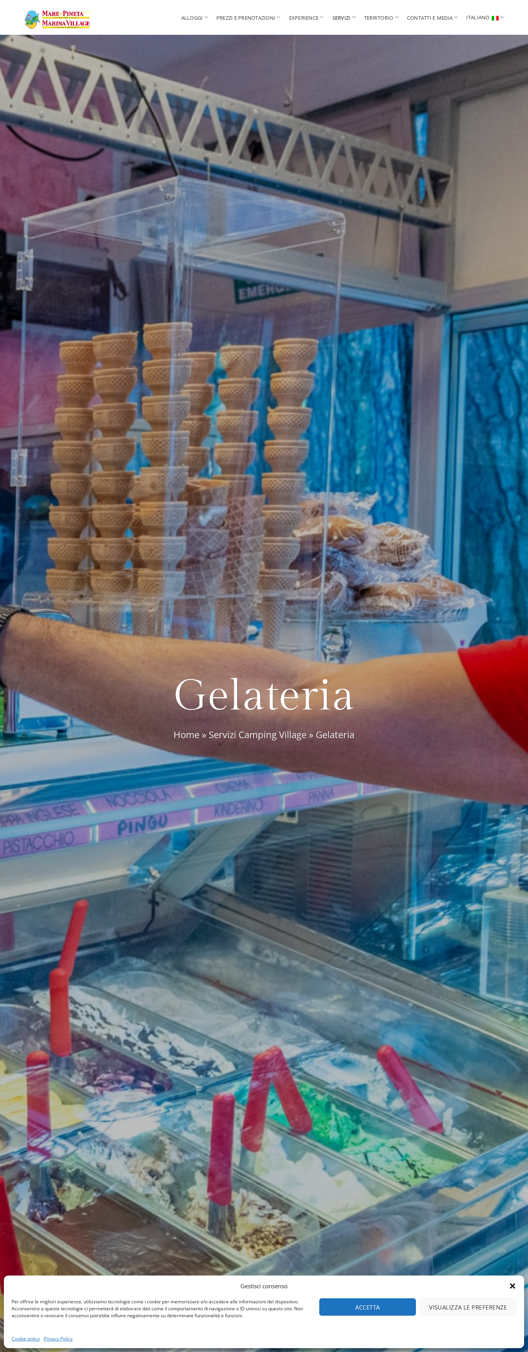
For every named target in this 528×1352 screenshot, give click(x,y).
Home (186, 735)
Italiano (477, 17)
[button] (512, 1286)
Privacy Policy (58, 1338)
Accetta (367, 1307)
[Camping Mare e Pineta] (70, 17)
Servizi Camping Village (258, 735)
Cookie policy (26, 1338)
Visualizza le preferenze (468, 1307)
